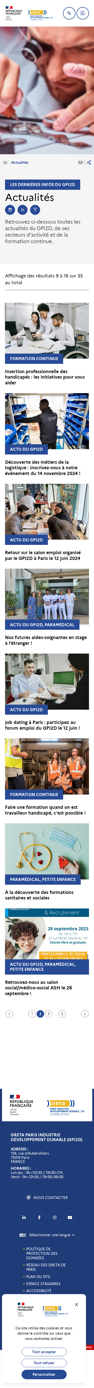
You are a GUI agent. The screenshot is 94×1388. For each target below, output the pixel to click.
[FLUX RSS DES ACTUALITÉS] (23, 210)
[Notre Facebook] (39, 1217)
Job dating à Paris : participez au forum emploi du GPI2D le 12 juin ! (42, 725)
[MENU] (82, 13)
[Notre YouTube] (70, 1217)
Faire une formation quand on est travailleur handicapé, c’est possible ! (45, 810)
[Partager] (89, 163)
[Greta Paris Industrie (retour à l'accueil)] (40, 15)
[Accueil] (5, 162)
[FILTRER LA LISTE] (35, 210)
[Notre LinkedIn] (24, 1217)
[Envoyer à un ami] (80, 163)
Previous (9, 1014)
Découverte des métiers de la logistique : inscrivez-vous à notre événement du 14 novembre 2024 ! (42, 467)
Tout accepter (44, 1352)
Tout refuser (44, 1363)
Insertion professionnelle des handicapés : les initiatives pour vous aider (45, 377)
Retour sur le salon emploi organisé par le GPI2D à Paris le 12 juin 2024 (43, 555)
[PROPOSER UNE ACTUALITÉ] (10, 210)
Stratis (85, 1347)
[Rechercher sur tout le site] (69, 13)
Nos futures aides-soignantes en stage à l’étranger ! (46, 640)
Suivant (85, 1014)
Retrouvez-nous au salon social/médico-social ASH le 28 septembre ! (38, 988)
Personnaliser (44, 1374)
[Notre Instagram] (54, 1217)
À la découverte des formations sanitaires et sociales (39, 895)
